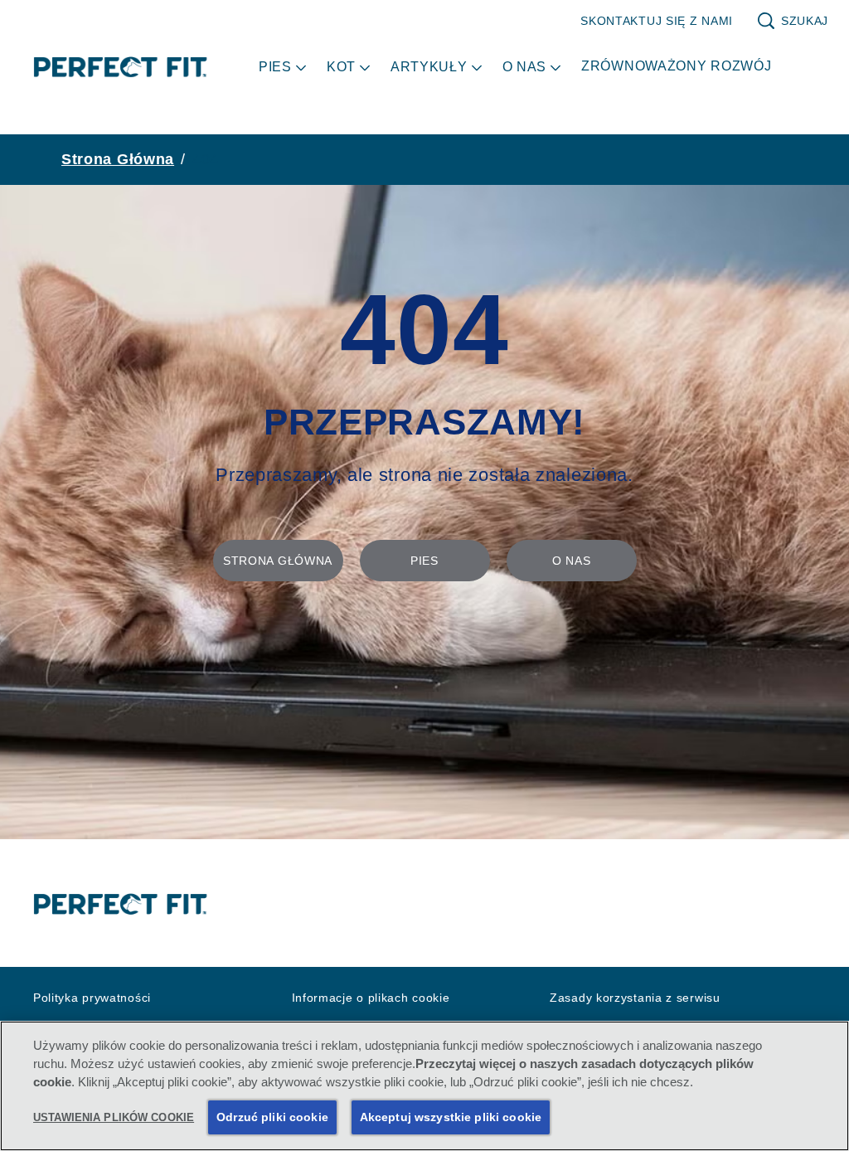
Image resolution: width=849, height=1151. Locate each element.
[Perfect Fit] (121, 904)
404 (205, 159)
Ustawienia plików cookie (113, 1117)
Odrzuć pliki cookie (272, 1117)
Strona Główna (117, 159)
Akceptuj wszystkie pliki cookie (450, 1117)
